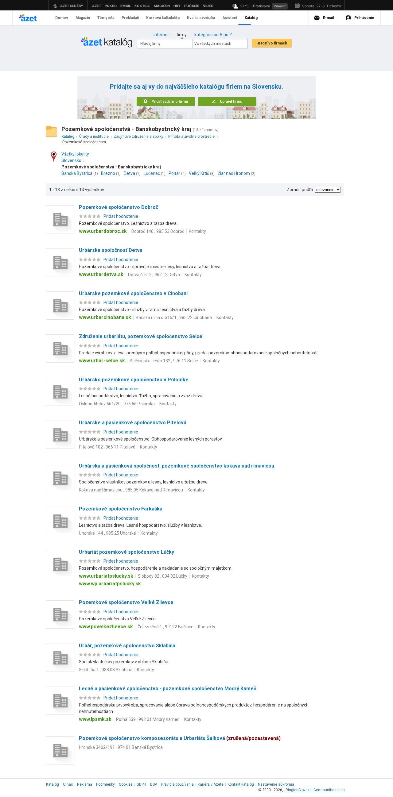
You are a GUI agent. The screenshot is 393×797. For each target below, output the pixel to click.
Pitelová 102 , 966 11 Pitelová (107, 447)
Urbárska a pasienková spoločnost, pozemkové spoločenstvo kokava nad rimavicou (176, 466)
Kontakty (197, 231)
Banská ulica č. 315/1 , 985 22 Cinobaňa (174, 317)
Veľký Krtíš (199, 173)
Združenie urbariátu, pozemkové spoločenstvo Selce (140, 336)
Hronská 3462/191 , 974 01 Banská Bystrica (121, 747)
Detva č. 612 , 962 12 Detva (154, 274)
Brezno (108, 173)
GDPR (141, 784)
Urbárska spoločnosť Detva (110, 250)
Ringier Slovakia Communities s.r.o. (315, 790)
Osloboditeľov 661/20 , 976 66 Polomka (117, 403)
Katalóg (52, 784)
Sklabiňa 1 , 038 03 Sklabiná (105, 669)
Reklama (84, 784)
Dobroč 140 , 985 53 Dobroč (157, 231)
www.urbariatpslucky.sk (106, 576)
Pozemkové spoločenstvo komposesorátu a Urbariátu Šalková (180, 738)
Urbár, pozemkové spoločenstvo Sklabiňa (127, 646)
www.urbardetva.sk (101, 274)
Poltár (174, 173)
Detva (129, 173)
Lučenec (152, 173)
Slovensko (71, 160)
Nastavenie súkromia (276, 784)
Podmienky (105, 784)
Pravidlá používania (177, 784)
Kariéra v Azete (211, 784)
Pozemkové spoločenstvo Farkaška (120, 509)
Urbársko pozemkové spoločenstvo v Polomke (134, 380)
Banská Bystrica (76, 173)
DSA (153, 784)
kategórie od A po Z (213, 34)
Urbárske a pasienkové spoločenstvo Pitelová (132, 422)
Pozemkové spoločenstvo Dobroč (118, 207)
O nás (68, 784)
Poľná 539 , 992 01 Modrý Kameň (148, 719)
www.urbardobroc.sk (103, 231)
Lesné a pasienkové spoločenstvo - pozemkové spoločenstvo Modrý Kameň (167, 688)
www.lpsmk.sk (95, 719)
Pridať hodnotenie (120, 216)
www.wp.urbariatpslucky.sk (110, 584)
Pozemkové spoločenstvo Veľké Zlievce (126, 602)
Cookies (126, 784)
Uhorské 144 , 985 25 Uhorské (107, 533)
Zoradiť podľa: (300, 189)
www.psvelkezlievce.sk (106, 627)
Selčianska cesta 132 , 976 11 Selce (164, 360)
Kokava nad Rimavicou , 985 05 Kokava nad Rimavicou (131, 489)
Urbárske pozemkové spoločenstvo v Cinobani (133, 293)
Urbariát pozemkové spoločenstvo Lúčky (126, 552)
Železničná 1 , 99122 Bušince (165, 626)
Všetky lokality (75, 154)
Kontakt (241, 784)
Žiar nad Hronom (234, 173)
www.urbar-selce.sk (102, 361)
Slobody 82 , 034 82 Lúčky (162, 576)
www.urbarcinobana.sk (105, 317)
